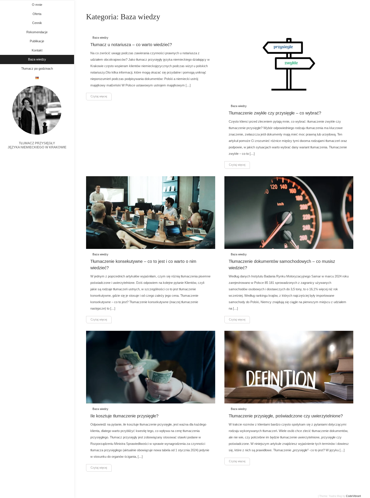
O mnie (37, 4)
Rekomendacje (37, 32)
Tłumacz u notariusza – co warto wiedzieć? (131, 44)
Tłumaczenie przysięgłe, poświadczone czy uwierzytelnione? (286, 416)
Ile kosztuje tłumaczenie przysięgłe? (124, 416)
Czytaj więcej (99, 96)
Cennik (37, 23)
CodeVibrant (353, 496)
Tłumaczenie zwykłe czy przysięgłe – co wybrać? (275, 113)
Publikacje (37, 41)
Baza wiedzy (37, 59)
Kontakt (37, 50)
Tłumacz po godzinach (37, 68)
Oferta (37, 14)
